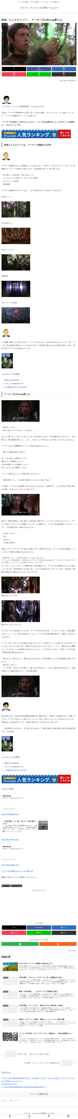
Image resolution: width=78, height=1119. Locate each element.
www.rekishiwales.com (10, 814)
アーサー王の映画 (17, 885)
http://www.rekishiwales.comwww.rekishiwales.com (24, 1087)
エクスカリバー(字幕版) (11, 374)
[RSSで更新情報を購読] (57, 944)
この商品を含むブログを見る (15, 387)
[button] (64, 74)
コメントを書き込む (39, 1094)
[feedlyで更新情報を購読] (20, 944)
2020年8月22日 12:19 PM (9, 1084)
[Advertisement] (39, 87)
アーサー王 (6, 885)
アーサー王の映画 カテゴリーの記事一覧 (17, 871)
